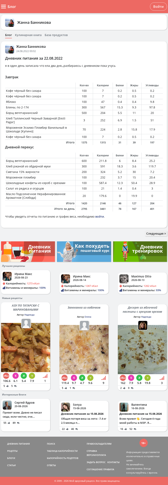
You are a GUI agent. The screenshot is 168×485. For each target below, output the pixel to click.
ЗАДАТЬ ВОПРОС (96, 462)
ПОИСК (51, 443)
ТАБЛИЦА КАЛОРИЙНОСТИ (62, 450)
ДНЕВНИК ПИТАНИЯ (18, 443)
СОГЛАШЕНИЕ (95, 469)
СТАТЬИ (11, 465)
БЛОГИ (11, 458)
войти (99, 216)
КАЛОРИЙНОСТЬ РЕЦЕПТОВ (62, 458)
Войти (158, 6)
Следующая (155, 233)
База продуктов (56, 35)
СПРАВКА (92, 450)
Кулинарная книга (28, 35)
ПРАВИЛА (108, 469)
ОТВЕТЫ (51, 465)
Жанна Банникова (34, 22)
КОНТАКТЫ (113, 462)
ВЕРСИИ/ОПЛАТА (96, 455)
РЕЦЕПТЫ (12, 450)
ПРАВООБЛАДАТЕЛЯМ (99, 443)
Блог (8, 35)
